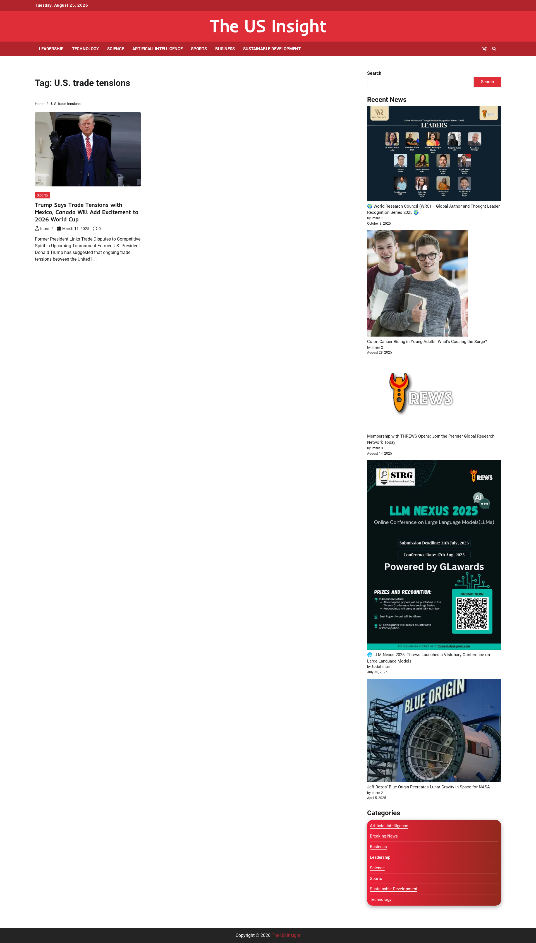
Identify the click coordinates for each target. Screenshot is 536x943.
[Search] (494, 49)
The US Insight (268, 26)
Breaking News (384, 836)
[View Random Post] (484, 49)
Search (374, 73)
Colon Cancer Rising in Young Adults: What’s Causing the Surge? (427, 341)
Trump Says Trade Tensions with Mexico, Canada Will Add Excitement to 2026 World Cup (86, 212)
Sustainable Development (272, 48)
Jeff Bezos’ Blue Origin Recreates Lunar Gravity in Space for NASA (428, 787)
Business (225, 48)
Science (115, 48)
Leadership (51, 48)
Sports (199, 48)
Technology (85, 48)
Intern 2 (47, 228)
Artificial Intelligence (157, 48)
